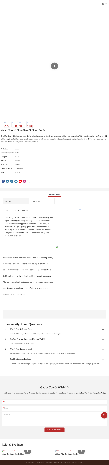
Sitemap (67, 462)
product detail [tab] (54, 194)
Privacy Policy (77, 462)
